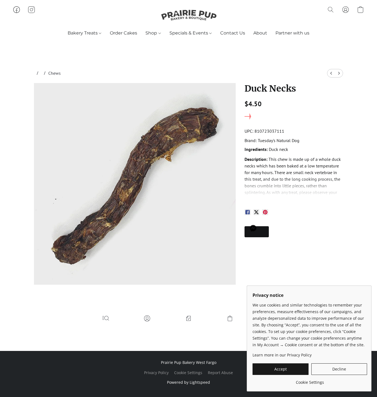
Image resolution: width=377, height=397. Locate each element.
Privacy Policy (156, 372)
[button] (188, 15)
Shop (151, 33)
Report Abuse (220, 372)
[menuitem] (331, 73)
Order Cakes (123, 33)
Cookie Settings (188, 372)
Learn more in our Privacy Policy (282, 355)
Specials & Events (189, 33)
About (260, 33)
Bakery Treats (83, 33)
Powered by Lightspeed (188, 382)
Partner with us (292, 33)
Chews (54, 73)
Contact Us (232, 33)
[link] (310, 380)
